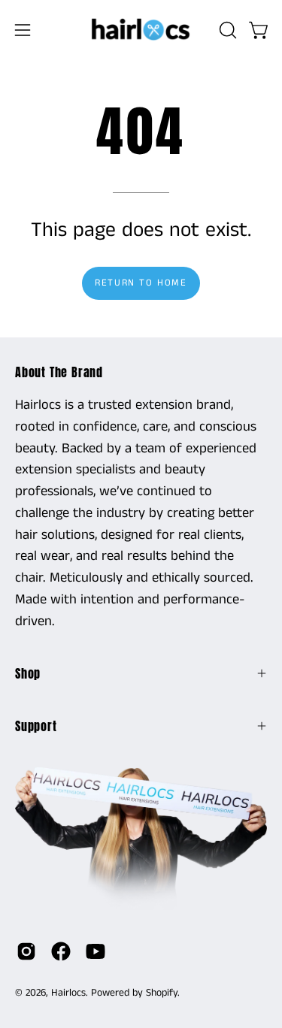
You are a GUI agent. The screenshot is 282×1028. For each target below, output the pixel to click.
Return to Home (140, 282)
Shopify (161, 992)
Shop (28, 673)
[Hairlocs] (141, 30)
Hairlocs (68, 992)
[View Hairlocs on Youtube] (95, 951)
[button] (226, 30)
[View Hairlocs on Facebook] (61, 951)
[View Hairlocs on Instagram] (26, 951)
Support (36, 726)
